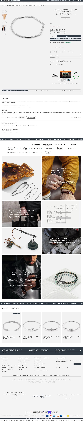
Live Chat (45, 375)
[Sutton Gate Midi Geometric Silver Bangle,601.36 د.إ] (65, 51)
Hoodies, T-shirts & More (68, 90)
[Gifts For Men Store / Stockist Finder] (41, 148)
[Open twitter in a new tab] (62, 368)
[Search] (80, 3)
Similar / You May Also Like (56, 47)
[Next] (80, 5)
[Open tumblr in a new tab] (59, 368)
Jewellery (7, 0)
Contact (39, 375)
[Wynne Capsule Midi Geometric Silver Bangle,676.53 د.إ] (71, 51)
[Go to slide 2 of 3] (4, 38)
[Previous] (78, 5)
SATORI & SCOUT (41, 415)
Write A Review (31, 117)
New (2, 0)
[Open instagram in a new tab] (56, 368)
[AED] (80, 0)
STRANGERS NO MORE (32, 415)
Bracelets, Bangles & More (41, 90)
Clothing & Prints (15, 0)
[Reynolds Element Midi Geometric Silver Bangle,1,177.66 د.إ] (52, 51)
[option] (15, 351)
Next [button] (75, 51)
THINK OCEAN (25, 415)
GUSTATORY (20, 415)
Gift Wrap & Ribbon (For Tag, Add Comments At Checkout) (58, 30)
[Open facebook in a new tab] (64, 368)
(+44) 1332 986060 (53, 375)
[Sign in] (74, 0)
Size (51, 23)
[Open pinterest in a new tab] (67, 368)
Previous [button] (2, 351)
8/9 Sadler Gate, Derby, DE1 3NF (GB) (28, 375)
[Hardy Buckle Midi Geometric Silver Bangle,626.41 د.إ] (58, 51)
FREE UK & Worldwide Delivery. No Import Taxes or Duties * (59, 0)
